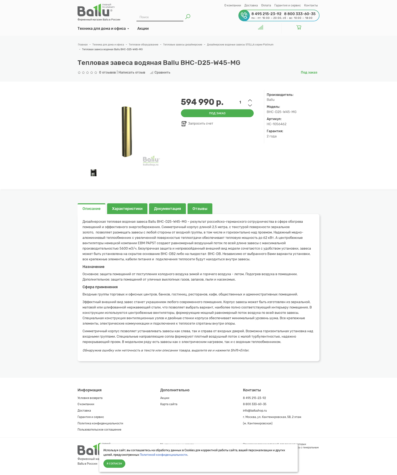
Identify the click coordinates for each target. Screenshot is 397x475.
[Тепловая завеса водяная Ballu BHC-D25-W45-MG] (93, 172)
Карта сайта (168, 404)
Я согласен (114, 463)
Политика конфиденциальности (100, 423)
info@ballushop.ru (255, 410)
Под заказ (217, 113)
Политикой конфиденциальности (163, 455)
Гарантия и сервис (287, 5)
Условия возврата (90, 398)
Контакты (311, 5)
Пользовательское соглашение (99, 429)
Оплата (266, 5)
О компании (232, 5)
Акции (164, 398)
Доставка (251, 5)
